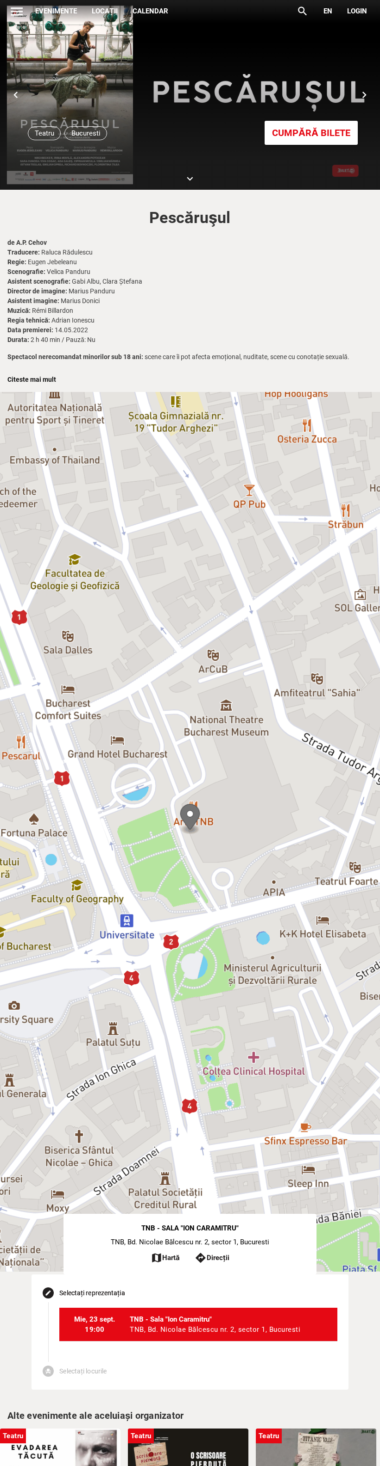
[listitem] (198, 1324)
